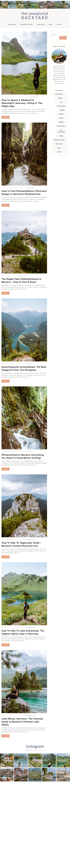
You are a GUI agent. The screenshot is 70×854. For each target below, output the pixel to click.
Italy (61, 102)
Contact (59, 151)
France (61, 118)
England (62, 110)
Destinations (5, 187)
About (59, 147)
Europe (11, 187)
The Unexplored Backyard (35, 16)
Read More (5, 117)
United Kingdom (61, 106)
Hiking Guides (22, 187)
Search (53, 34)
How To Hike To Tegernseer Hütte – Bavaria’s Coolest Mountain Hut (21, 544)
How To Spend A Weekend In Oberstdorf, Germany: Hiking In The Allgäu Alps (22, 102)
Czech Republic (61, 126)
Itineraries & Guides (59, 140)
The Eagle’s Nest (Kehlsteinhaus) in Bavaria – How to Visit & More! (21, 280)
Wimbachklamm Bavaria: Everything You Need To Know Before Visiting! (23, 456)
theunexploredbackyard (38, 750)
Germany (15, 187)
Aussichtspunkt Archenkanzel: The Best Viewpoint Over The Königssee (24, 368)
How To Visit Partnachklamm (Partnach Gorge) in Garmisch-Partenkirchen (24, 192)
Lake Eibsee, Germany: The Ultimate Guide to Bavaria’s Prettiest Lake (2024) (22, 721)
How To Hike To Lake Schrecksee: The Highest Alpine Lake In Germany (23, 632)
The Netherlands (61, 131)
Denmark (61, 122)
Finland (61, 136)
